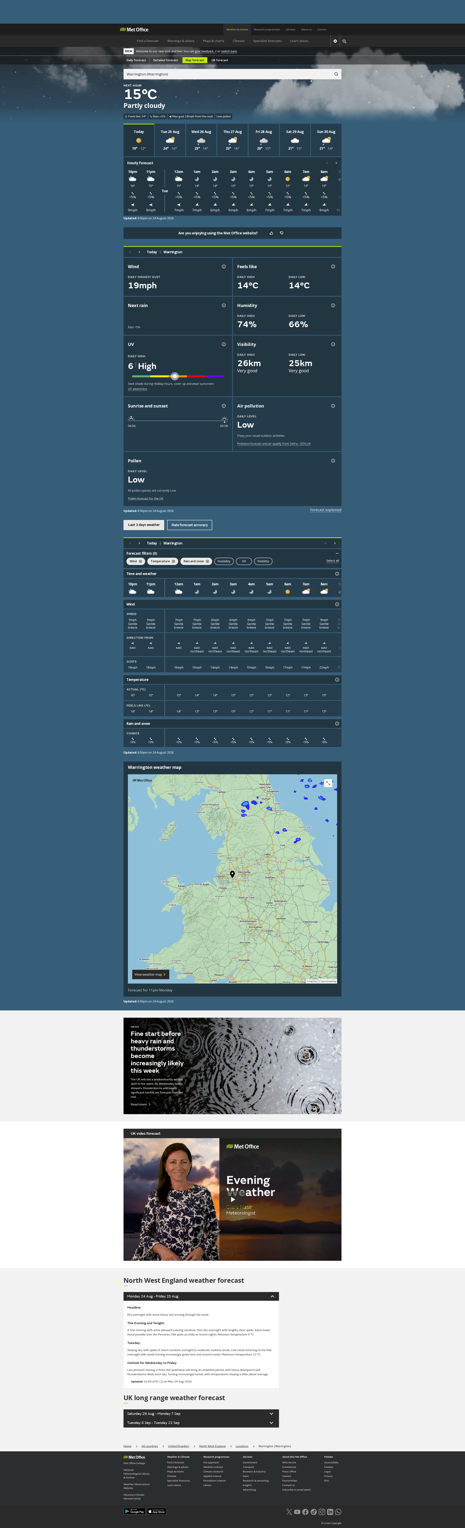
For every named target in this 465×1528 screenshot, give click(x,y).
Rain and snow (192, 561)
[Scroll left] (327, 163)
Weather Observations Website (137, 1486)
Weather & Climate (178, 1456)
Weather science (213, 1467)
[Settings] (335, 41)
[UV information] (223, 344)
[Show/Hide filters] (337, 553)
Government (250, 1462)
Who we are (289, 1462)
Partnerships (289, 1480)
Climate (238, 41)
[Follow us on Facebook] (305, 1512)
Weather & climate (237, 29)
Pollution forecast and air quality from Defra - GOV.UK (274, 444)
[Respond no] (281, 233)
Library (207, 1485)
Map (194, 60)
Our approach (211, 1462)
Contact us (288, 1485)
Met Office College (134, 1463)
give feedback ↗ (206, 51)
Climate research (213, 1471)
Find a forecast (148, 41)
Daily (136, 60)
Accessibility (331, 1462)
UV (244, 561)
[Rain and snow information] (336, 723)
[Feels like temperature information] (332, 266)
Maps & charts (213, 41)
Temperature (158, 561)
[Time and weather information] (336, 573)
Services (291, 29)
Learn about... (300, 41)
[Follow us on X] (289, 1512)
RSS (326, 1480)
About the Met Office (294, 1456)
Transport (248, 1467)
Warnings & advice (180, 41)
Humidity (224, 561)
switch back (229, 51)
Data (246, 1476)
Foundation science (214, 1480)
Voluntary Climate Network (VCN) (134, 1496)
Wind (131, 561)
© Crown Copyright (331, 1523)
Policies (328, 1456)
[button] (232, 875)
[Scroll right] (336, 163)
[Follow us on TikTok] (313, 1512)
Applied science (212, 1476)
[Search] (334, 73)
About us (306, 29)
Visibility (263, 561)
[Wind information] (336, 604)
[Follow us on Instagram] (322, 1512)
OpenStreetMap (328, 981)
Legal (327, 1471)
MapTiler (313, 981)
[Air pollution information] (332, 405)
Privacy (328, 1476)
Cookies (328, 1467)
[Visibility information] (332, 344)
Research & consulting (256, 1480)
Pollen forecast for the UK (145, 498)
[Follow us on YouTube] (297, 1512)
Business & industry (254, 1471)
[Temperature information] (336, 679)
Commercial (289, 1467)
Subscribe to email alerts (296, 1489)
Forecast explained (325, 509)
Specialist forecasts (267, 41)
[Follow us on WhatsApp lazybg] (338, 1512)
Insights (247, 1485)
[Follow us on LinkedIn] (330, 1512)
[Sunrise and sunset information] (223, 405)
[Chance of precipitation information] (223, 305)
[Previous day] (130, 252)
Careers (322, 29)
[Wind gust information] (223, 266)
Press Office (289, 1471)
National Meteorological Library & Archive (136, 1473)
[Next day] (139, 252)
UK (220, 60)
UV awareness (137, 389)
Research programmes (267, 29)
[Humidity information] (332, 305)
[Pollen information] (332, 460)
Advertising (249, 1489)
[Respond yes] (271, 233)
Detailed (165, 60)
